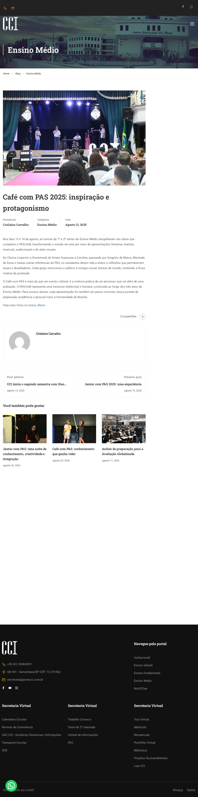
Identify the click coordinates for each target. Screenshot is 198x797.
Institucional (142, 657)
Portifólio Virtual (144, 742)
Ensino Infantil (143, 665)
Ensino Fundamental (147, 673)
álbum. (41, 305)
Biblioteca (140, 750)
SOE (4, 750)
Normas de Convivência (17, 727)
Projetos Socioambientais (151, 758)
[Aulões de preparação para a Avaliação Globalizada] (124, 428)
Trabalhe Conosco (79, 719)
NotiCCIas (140, 688)
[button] (11, 786)
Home (6, 73)
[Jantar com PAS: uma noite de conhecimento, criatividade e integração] (25, 428)
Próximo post (133, 377)
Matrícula (140, 727)
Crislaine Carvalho (16, 225)
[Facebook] (143, 317)
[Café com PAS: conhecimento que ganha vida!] (74, 428)
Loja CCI (139, 766)
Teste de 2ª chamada (81, 727)
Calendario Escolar (14, 719)
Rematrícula (141, 735)
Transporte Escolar (14, 742)
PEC (70, 742)
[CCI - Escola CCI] (17, 23)
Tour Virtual (141, 719)
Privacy (178, 790)
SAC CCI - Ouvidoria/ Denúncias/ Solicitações (31, 735)
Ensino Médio (33, 73)
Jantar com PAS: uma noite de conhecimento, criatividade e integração (24, 454)
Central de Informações (83, 735)
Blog (17, 73)
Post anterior (15, 377)
